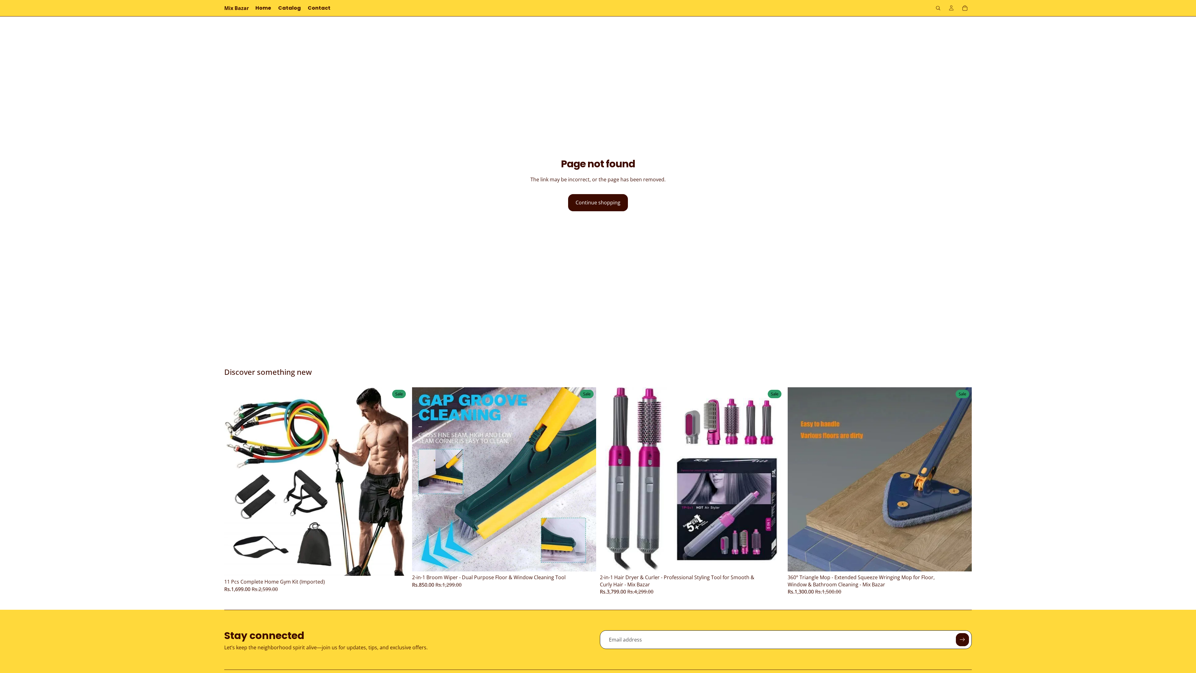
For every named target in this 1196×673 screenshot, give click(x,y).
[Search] (938, 8)
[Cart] (965, 8)
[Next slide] (399, 482)
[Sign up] (962, 639)
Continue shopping (598, 202)
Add (591, 561)
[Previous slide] (233, 482)
